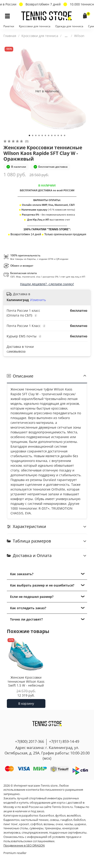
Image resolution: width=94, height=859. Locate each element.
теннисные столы (15, 828)
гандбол (66, 820)
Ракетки (8, 26)
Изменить (38, 300)
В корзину (26, 703)
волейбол (74, 815)
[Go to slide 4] (39, 135)
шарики (80, 824)
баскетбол (46, 815)
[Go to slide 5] (42, 135)
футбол (60, 815)
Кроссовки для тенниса (34, 26)
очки (59, 824)
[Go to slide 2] (32, 135)
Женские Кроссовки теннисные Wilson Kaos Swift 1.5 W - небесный (26, 681)
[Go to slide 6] (45, 135)
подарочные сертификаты (67, 832)
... (66, 36)
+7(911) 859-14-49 (64, 741)
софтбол (36, 824)
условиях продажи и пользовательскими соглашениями (42, 839)
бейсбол (79, 820)
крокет (24, 824)
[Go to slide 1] (29, 135)
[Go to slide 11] (61, 135)
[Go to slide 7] (48, 135)
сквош (54, 820)
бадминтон (11, 820)
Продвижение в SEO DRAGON (24, 845)
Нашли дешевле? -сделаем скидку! (47, 284)
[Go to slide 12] (64, 135)
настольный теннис (35, 820)
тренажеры (53, 828)
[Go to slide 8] (51, 135)
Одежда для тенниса (69, 26)
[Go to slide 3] (36, 135)
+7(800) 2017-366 (29, 741)
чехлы (68, 824)
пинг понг (10, 824)
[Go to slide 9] (55, 135)
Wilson (79, 36)
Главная (9, 36)
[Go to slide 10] (58, 135)
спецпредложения (35, 832)
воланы (49, 824)
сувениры (36, 828)
